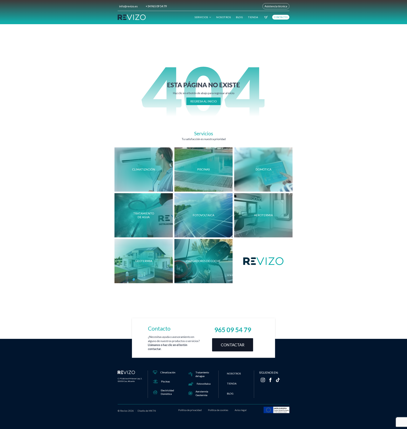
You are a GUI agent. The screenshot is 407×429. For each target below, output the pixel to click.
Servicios (201, 17)
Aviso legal (240, 410)
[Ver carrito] (266, 17)
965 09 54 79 (232, 330)
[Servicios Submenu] (210, 17)
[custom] (278, 380)
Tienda (253, 17)
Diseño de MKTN (147, 410)
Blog (239, 17)
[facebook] (270, 380)
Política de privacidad (190, 410)
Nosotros (223, 17)
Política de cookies (218, 410)
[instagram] (263, 380)
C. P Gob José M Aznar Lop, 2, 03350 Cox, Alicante (130, 379)
